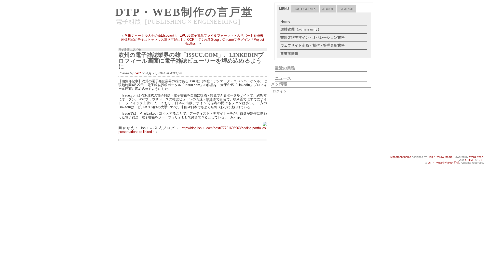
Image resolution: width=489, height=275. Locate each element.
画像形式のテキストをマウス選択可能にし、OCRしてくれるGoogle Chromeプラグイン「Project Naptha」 (192, 41)
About (328, 9)
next (137, 73)
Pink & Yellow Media (440, 156)
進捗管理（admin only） (300, 29)
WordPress (476, 156)
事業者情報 (289, 53)
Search (346, 9)
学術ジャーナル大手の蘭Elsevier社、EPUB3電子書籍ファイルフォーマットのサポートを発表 (194, 35)
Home (285, 21)
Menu (284, 9)
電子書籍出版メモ (129, 49)
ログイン (280, 91)
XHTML (469, 159)
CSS (480, 159)
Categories (305, 9)
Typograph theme (400, 156)
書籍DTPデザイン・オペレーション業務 (312, 37)
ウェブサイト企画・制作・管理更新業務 (312, 45)
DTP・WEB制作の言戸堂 (184, 12)
